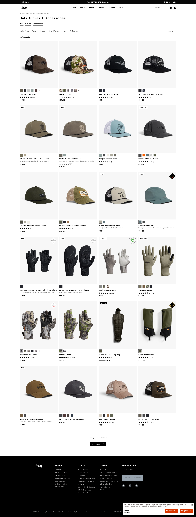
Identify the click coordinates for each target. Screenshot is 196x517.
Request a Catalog (62, 478)
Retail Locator (83, 472)
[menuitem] (74, 7)
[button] (172, 31)
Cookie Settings (103, 512)
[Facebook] (123, 486)
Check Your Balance (86, 493)
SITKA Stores (60, 475)
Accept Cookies (186, 511)
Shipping (81, 475)
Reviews (81, 484)
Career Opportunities (108, 472)
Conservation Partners (109, 481)
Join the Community (133, 478)
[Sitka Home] (46, 8)
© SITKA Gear (37, 512)
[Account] (174, 7)
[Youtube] (137, 486)
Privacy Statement (47, 512)
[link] (39, 71)
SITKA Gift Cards (84, 490)
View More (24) (98, 444)
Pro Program (60, 481)
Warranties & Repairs (86, 487)
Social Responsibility (108, 475)
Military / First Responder (61, 485)
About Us (103, 469)
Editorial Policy (106, 484)
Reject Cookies (171, 511)
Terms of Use (57, 512)
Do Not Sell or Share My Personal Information (75, 512)
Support (58, 469)
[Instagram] (130, 486)
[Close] (192, 505)
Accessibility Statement (105, 488)
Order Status (83, 469)
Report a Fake (94, 512)
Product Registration (86, 481)
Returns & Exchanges (86, 478)
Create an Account (62, 472)
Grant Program (106, 478)
